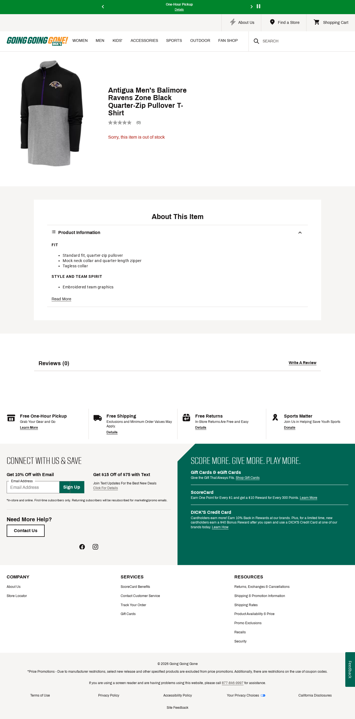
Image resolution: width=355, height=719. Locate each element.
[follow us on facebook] (82, 547)
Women (80, 41)
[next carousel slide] (251, 7)
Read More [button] (61, 299)
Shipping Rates (246, 605)
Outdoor (200, 41)
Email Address (22, 481)
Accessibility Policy (177, 695)
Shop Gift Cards (248, 478)
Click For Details (105, 488)
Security (240, 641)
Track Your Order (133, 605)
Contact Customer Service (140, 596)
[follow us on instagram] (95, 547)
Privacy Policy (108, 695)
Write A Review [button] (302, 363)
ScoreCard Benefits (135, 587)
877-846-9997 (233, 683)
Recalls (240, 632)
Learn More (29, 428)
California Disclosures (315, 695)
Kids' (117, 41)
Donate (289, 428)
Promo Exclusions (248, 623)
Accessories (144, 41)
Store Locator (17, 596)
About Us (14, 587)
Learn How (220, 527)
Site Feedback (177, 708)
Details (112, 432)
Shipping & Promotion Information (259, 596)
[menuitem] (80, 41)
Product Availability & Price (254, 614)
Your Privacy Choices (243, 695)
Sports (174, 41)
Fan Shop (228, 41)
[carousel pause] (258, 6)
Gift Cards (128, 614)
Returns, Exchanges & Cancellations (262, 587)
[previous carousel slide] (103, 7)
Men (100, 41)
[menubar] (158, 41)
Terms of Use (40, 695)
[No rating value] (122, 122)
